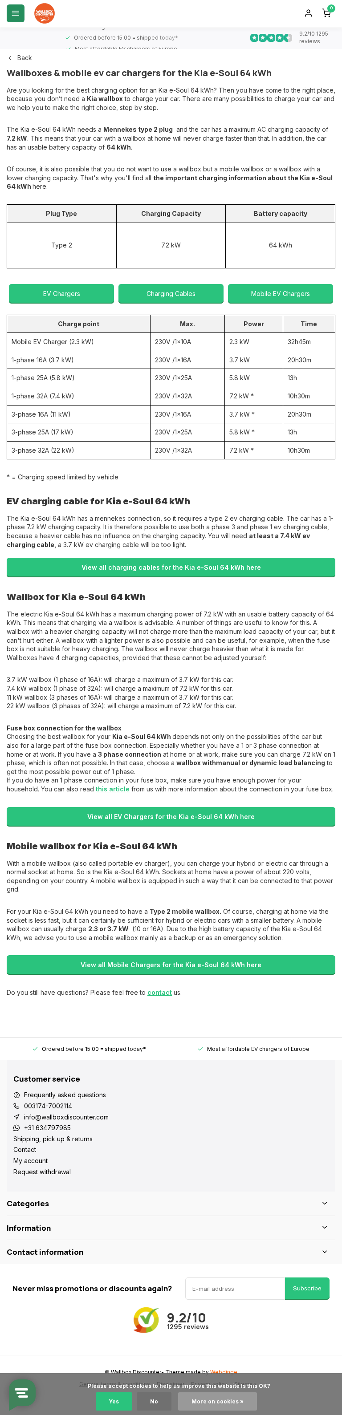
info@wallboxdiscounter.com (66, 1117)
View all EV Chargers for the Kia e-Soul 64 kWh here (171, 816)
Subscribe (307, 1288)
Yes (114, 1401)
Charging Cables (171, 293)
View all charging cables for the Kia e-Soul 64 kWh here (171, 567)
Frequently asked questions (65, 1095)
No (154, 1401)
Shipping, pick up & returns (53, 1139)
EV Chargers (61, 293)
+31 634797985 (47, 1127)
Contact (24, 1149)
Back (24, 57)
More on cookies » (217, 1401)
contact (159, 992)
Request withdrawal (42, 1172)
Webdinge (223, 1372)
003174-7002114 (48, 1106)
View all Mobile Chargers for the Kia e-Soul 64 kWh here (171, 965)
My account (30, 1160)
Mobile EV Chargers (280, 293)
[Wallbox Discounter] (44, 13)
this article (113, 789)
